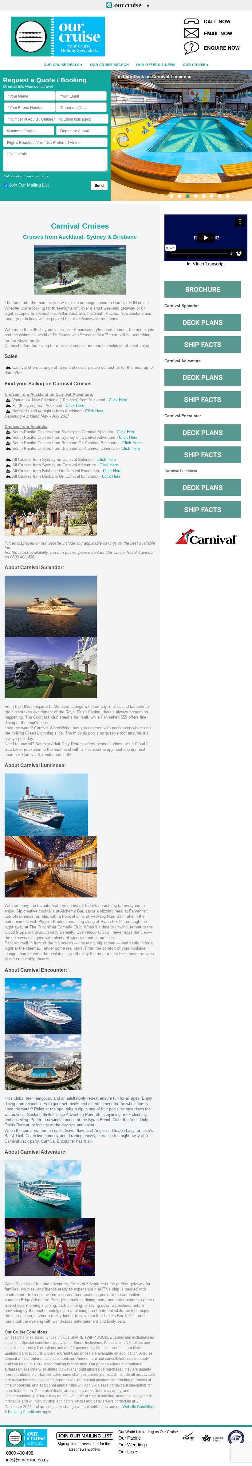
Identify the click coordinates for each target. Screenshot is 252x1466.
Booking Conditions (24, 1412)
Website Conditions (139, 1407)
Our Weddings (132, 1444)
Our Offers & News (155, 65)
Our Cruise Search (109, 65)
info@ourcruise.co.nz (27, 1459)
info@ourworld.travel (35, 86)
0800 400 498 (19, 1453)
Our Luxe (127, 1451)
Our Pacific (129, 1438)
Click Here (118, 400)
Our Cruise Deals (62, 65)
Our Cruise (194, 65)
